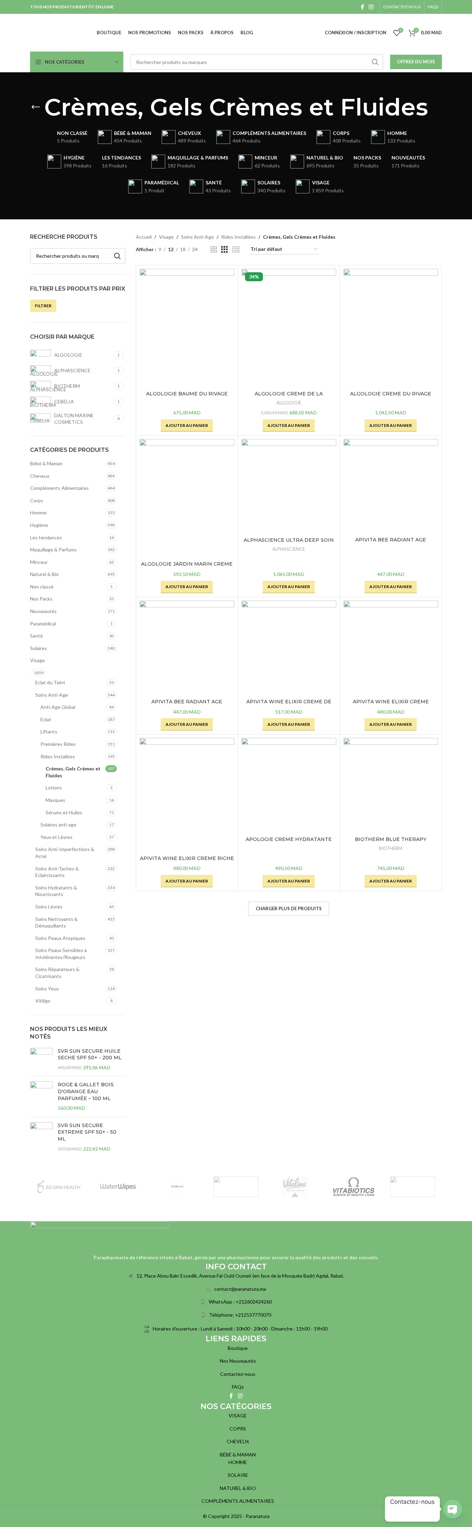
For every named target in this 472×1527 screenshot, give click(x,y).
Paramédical (43, 624)
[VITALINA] (294, 1186)
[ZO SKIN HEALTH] (59, 1186)
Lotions (54, 787)
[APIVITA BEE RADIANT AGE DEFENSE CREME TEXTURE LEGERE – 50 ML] (390, 486)
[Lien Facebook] (362, 7)
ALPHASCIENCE (288, 549)
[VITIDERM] (177, 1186)
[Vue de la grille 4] (235, 249)
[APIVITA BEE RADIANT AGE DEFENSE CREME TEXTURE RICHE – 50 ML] (187, 648)
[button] (187, 425)
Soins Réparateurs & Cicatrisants (57, 972)
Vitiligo (42, 1001)
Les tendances (46, 537)
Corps (36, 500)
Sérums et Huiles (64, 812)
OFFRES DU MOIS (416, 61)
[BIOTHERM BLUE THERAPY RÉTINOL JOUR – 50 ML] (390, 785)
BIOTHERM (390, 848)
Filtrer (43, 305)
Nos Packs (41, 599)
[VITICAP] (236, 1186)
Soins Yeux (47, 988)
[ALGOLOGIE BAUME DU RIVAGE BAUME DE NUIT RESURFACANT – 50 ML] (187, 328)
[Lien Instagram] (371, 7)
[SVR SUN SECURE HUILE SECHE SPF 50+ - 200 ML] (41, 1059)
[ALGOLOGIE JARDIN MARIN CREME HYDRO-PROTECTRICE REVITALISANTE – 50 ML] (187, 498)
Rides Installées (57, 756)
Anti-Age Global (57, 707)
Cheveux (39, 476)
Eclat (45, 719)
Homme (38, 512)
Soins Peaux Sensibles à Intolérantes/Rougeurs (61, 953)
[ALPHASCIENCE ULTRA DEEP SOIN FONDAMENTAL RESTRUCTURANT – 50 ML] (289, 486)
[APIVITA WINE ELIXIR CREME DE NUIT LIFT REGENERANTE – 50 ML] (289, 648)
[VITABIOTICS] (353, 1186)
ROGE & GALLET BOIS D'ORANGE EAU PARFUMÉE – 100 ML (86, 1091)
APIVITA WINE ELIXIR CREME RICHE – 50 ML (187, 861)
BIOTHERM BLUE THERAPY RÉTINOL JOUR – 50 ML (390, 842)
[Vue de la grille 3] (224, 249)
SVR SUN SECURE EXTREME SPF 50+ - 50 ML (87, 1132)
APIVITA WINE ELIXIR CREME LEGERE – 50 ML (391, 705)
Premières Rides (58, 744)
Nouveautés (43, 611)
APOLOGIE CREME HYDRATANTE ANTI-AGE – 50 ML (289, 842)
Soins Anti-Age (51, 695)
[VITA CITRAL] (412, 1186)
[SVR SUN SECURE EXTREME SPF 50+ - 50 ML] (41, 1137)
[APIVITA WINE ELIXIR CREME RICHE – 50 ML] (187, 795)
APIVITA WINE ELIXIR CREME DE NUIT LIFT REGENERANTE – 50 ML (289, 705)
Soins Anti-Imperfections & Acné (64, 852)
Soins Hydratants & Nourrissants (56, 891)
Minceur (39, 562)
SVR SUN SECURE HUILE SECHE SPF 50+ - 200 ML (90, 1054)
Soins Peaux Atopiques (60, 938)
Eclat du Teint (50, 682)
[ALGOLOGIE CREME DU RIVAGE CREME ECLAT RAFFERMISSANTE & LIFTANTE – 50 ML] (390, 328)
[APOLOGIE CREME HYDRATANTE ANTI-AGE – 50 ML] (289, 785)
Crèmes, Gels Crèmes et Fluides (73, 772)
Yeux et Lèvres (56, 837)
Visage (37, 660)
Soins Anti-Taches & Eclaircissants (57, 872)
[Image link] (99, 1237)
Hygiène (39, 525)
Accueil (144, 237)
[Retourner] (35, 107)
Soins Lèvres (49, 906)
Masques (55, 800)
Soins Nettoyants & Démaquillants (56, 922)
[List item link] (236, 1289)
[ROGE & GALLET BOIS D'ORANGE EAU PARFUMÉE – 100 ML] (41, 1096)
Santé (36, 636)
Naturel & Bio (44, 574)
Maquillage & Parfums (53, 549)
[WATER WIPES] (118, 1186)
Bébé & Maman (46, 463)
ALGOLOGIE (288, 402)
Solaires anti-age (58, 824)
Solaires (38, 648)
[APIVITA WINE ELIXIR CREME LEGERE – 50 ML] (390, 648)
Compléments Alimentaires (59, 488)
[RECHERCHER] (375, 62)
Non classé (42, 586)
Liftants (48, 731)
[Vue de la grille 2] (213, 249)
